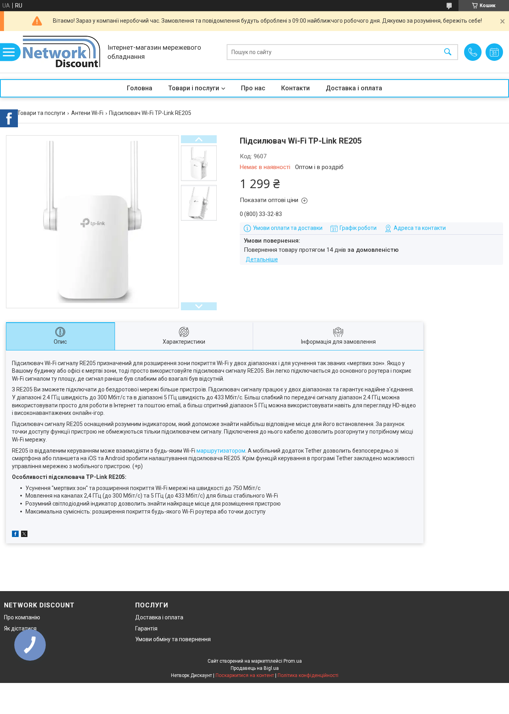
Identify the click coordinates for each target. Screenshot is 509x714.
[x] (24, 535)
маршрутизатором (220, 450)
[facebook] (15, 535)
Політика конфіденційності (308, 675)
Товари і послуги (193, 88)
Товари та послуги (41, 113)
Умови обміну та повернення (173, 639)
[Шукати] (447, 52)
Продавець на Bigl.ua (255, 668)
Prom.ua (293, 661)
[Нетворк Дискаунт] (61, 52)
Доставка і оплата (354, 88)
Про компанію (22, 617)
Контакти (295, 88)
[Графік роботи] (494, 52)
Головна (139, 88)
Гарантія (146, 628)
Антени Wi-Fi (87, 113)
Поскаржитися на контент (245, 675)
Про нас (253, 88)
